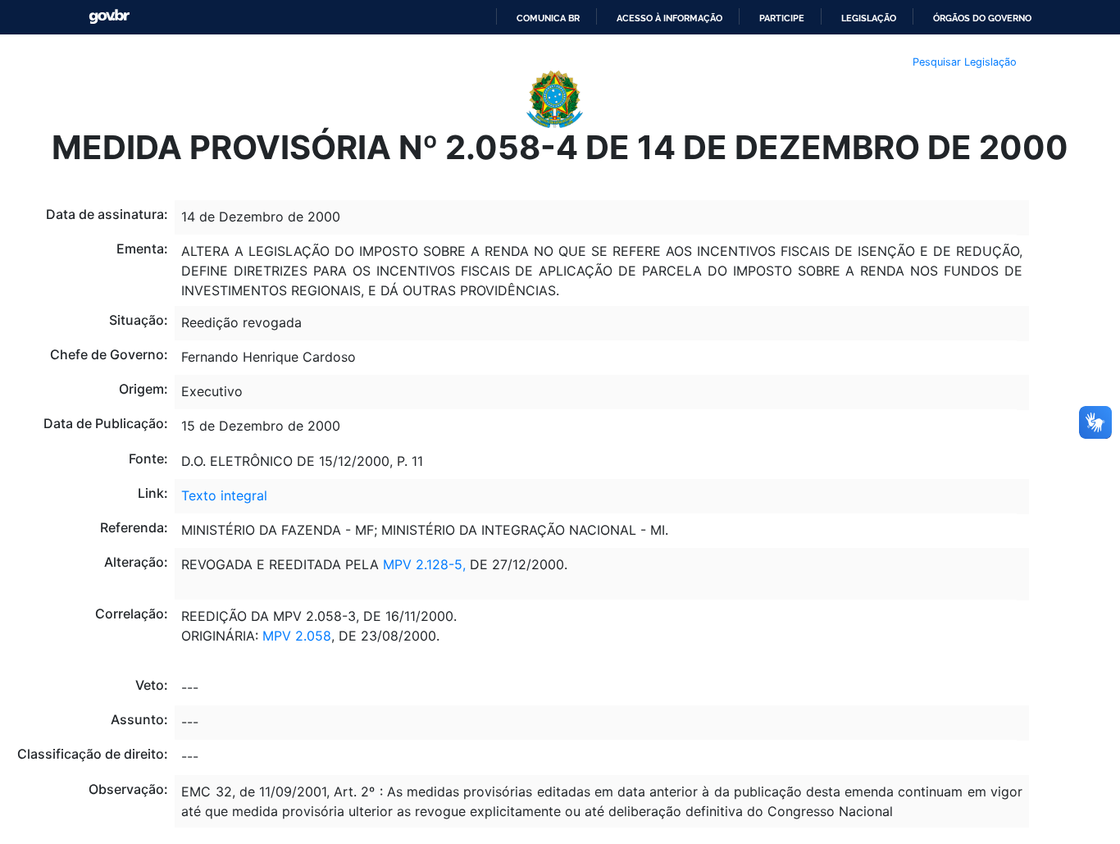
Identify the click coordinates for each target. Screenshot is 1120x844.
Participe (781, 18)
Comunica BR (548, 18)
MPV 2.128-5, (424, 564)
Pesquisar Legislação (965, 62)
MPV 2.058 (296, 635)
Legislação (868, 18)
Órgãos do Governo (982, 18)
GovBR (109, 17)
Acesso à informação (669, 18)
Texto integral (224, 495)
